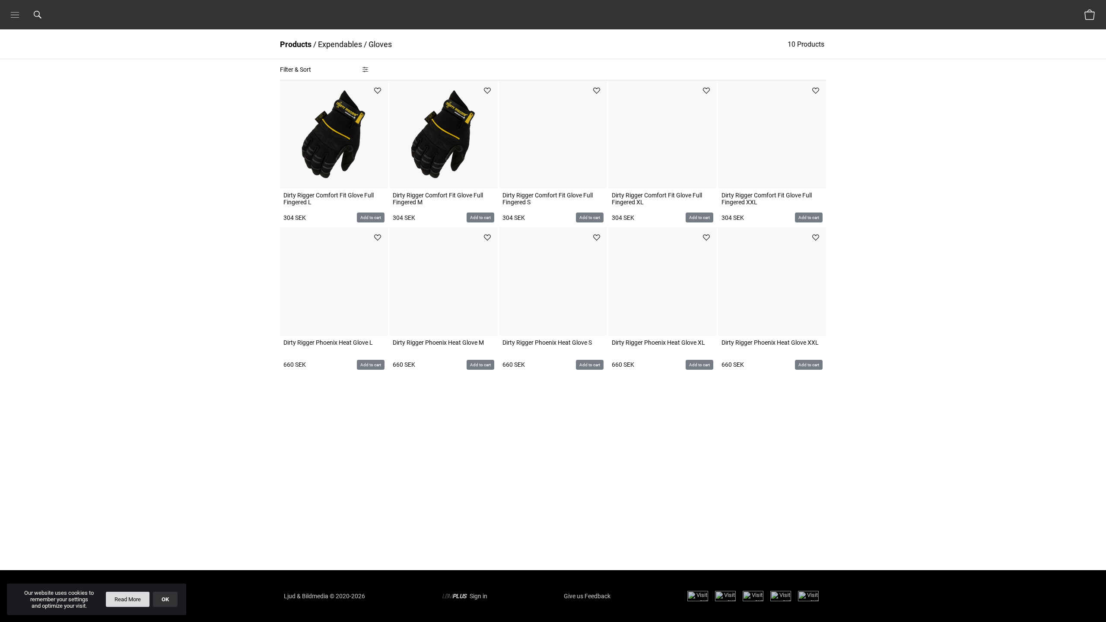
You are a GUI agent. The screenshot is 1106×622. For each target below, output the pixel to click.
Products (295, 44)
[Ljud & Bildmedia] (552, 14)
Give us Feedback (587, 596)
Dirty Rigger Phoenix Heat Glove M (438, 342)
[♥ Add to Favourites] (378, 91)
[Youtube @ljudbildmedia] (781, 599)
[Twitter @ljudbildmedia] (753, 599)
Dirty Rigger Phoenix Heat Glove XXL (770, 342)
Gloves (380, 44)
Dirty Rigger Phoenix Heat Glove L (328, 342)
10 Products (807, 44)
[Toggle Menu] (14, 14)
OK (165, 599)
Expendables (340, 44)
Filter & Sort (295, 69)
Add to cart (370, 217)
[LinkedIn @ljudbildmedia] (808, 599)
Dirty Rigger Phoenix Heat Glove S (547, 342)
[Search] (48, 14)
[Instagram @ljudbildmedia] (725, 599)
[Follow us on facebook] (698, 599)
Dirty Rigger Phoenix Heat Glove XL (658, 342)
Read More (127, 599)
